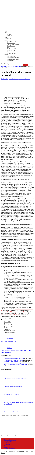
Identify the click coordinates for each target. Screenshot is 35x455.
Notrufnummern (11, 56)
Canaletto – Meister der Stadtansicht (13, 386)
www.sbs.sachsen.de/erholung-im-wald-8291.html (13, 311)
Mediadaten (7, 443)
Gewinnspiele (7, 38)
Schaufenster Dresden (24, 79)
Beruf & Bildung (11, 43)
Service (6, 54)
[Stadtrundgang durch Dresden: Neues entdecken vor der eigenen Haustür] (10, 401)
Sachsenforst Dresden (9, 325)
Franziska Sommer (13, 79)
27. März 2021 (4, 79)
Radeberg (9, 35)
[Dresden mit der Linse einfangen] (10, 410)
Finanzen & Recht (12, 50)
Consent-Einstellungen (10, 448)
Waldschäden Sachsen (9, 330)
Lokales (6, 32)
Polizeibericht (10, 60)
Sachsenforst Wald (8, 326)
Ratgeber (6, 40)
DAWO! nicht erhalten (13, 57)
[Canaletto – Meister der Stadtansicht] (10, 385)
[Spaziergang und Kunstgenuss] (10, 393)
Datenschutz (7, 444)
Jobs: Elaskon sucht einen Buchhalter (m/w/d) (15, 364)
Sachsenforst (7, 323)
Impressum (7, 447)
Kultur (5, 37)
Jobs (8, 47)
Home (5, 31)
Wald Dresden (7, 327)
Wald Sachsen (7, 329)
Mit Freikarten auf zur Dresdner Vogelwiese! (15, 378)
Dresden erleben (11, 53)
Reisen (9, 51)
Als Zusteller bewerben (13, 59)
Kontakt (6, 445)
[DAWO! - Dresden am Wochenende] (17, 28)
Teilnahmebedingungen (10, 440)
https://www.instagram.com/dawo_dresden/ (12, 436)
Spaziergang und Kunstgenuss (11, 394)
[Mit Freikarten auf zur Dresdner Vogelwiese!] (10, 377)
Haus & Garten (11, 46)
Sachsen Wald (7, 322)
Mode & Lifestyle (11, 49)
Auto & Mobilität (11, 41)
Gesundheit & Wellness (13, 44)
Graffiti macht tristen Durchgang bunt (13, 363)
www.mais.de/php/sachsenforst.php (10, 314)
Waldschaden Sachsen (9, 332)
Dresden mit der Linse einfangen (12, 411)
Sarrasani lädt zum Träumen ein (12, 361)
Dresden (9, 34)
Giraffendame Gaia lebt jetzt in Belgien (14, 358)
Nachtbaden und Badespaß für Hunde (13, 360)
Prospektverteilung (9, 441)
